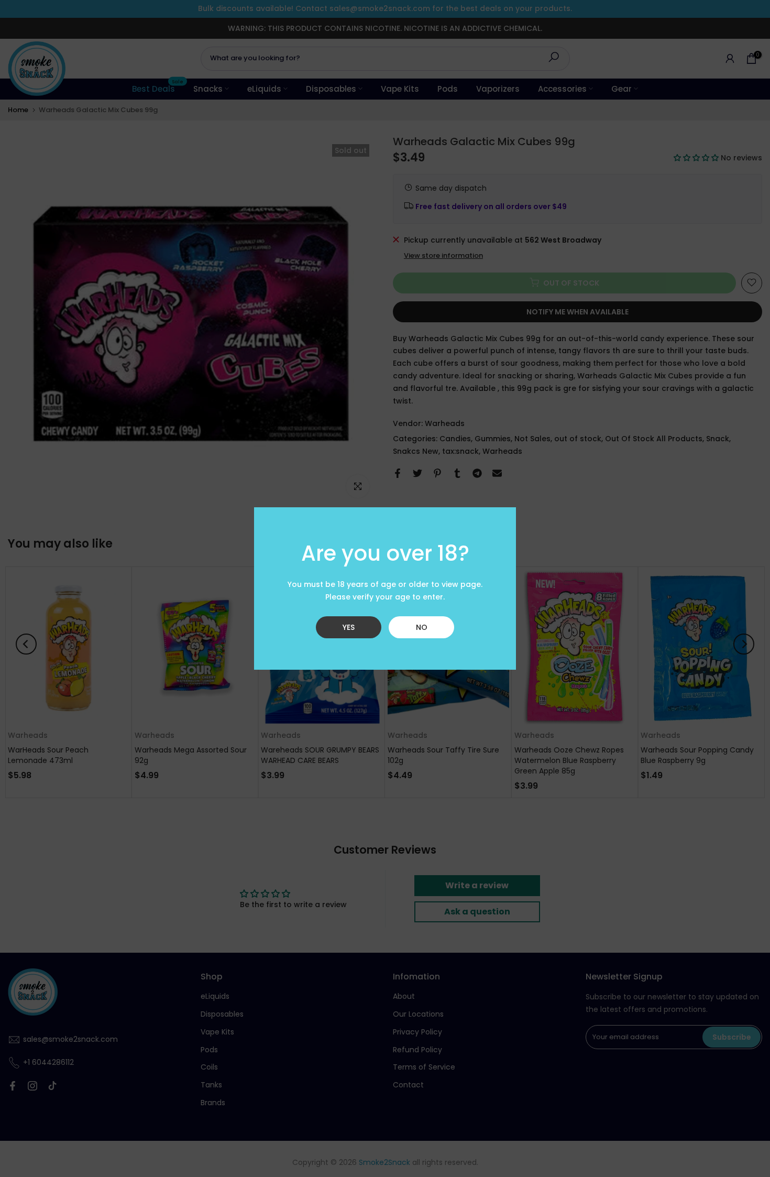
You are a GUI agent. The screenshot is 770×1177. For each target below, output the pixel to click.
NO (421, 627)
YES (349, 627)
